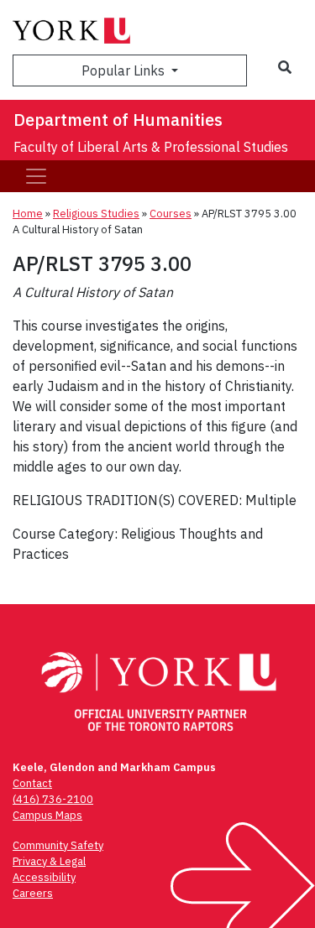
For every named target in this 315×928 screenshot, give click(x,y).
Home (28, 213)
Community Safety (58, 845)
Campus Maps (47, 815)
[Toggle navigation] (36, 176)
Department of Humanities (118, 119)
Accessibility (44, 877)
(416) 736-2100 (53, 799)
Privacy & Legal (49, 861)
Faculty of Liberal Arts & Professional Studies (150, 146)
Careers (33, 893)
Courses (171, 213)
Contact (32, 783)
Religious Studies (96, 213)
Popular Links (124, 70)
